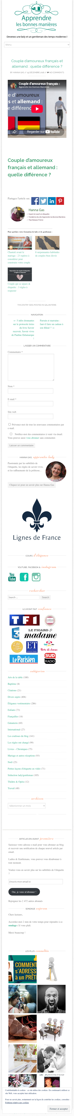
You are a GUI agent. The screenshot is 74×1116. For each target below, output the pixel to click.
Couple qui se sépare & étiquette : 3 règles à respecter (19, 287)
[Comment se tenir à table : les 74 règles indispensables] (51, 1029)
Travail (11, 788)
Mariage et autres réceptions (21, 755)
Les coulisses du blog (18, 736)
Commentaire (15, 352)
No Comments (56, 72)
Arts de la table (15, 677)
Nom (11, 386)
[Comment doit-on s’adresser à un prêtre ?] (22, 969)
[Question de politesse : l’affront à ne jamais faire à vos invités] (22, 1029)
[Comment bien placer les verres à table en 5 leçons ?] (22, 1058)
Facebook (35, 201)
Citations (12, 690)
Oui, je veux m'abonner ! (24, 891)
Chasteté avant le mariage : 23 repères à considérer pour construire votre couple (19, 257)
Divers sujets (14, 696)
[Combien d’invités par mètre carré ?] (22, 999)
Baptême (12, 683)
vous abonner (32, 437)
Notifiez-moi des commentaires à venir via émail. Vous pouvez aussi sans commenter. (35, 435)
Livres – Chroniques (18, 749)
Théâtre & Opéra (16, 781)
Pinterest (60, 201)
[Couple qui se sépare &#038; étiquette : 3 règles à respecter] (20, 274)
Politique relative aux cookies (17, 1102)
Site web (12, 411)
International (14, 729)
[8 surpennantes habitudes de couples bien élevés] (47, 242)
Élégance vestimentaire (19, 703)
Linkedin (52, 201)
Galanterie (50, 305)
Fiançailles (13, 716)
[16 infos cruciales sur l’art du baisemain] (51, 1058)
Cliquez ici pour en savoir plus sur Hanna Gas (31, 484)
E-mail (12, 399)
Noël (10, 762)
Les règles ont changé (18, 742)
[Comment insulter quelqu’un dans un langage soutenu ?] (51, 999)
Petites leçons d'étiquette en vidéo (24, 768)
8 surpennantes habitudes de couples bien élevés (47, 253)
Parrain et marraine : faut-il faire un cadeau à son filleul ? (51, 324)
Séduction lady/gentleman (20, 775)
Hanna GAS (18, 72)
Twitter (43, 201)
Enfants (11, 709)
